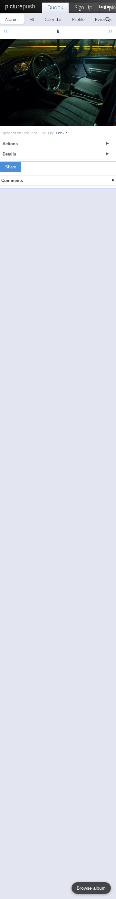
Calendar (53, 19)
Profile (78, 19)
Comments (12, 180)
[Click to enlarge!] (58, 82)
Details (9, 154)
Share (10, 167)
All (32, 19)
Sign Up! (84, 7)
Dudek (55, 7)
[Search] (107, 19)
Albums (12, 19)
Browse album (91, 888)
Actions (10, 143)
